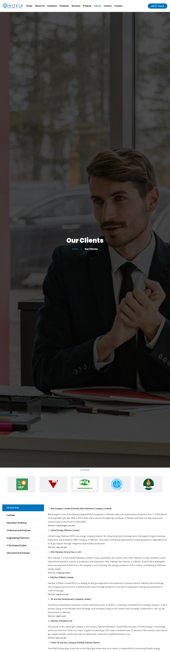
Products (64, 6)
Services (76, 6)
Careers (108, 6)
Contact (118, 6)
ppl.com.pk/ (61, 638)
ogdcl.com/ (61, 616)
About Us (40, 6)
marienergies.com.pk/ (65, 525)
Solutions (52, 6)
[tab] (23, 507)
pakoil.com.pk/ (62, 594)
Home (29, 6)
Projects (87, 6)
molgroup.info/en (63, 573)
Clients (97, 6)
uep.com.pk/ (61, 547)
